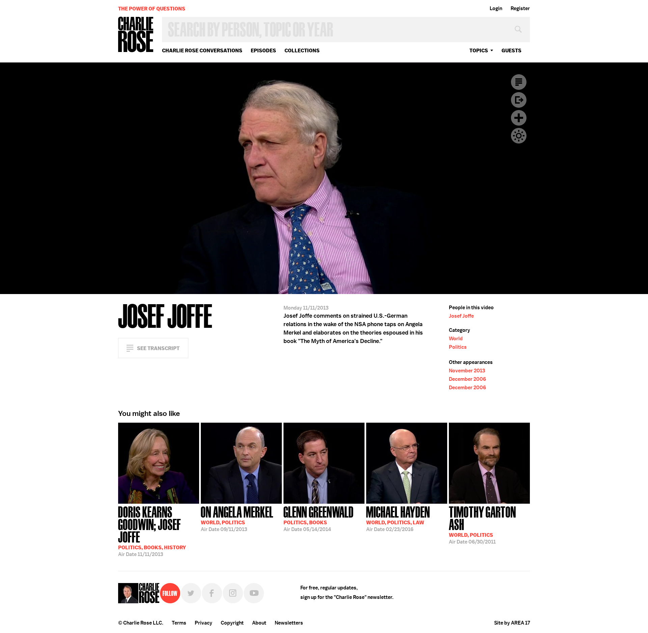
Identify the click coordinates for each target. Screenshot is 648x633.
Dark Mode (518, 135)
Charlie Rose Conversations (202, 50)
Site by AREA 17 (512, 622)
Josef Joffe (461, 316)
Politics (458, 347)
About (259, 622)
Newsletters (289, 622)
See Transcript (158, 348)
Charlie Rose (136, 35)
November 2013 (467, 370)
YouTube (254, 593)
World (456, 338)
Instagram (233, 593)
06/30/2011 (482, 524)
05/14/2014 (319, 518)
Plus (518, 118)
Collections (302, 50)
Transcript (518, 82)
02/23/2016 (398, 518)
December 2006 (467, 379)
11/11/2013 (152, 531)
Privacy (203, 622)
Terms (179, 622)
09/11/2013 (237, 518)
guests (511, 50)
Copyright (232, 622)
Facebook (212, 593)
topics (478, 50)
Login (496, 8)
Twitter (191, 593)
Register (520, 8)
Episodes (263, 50)
